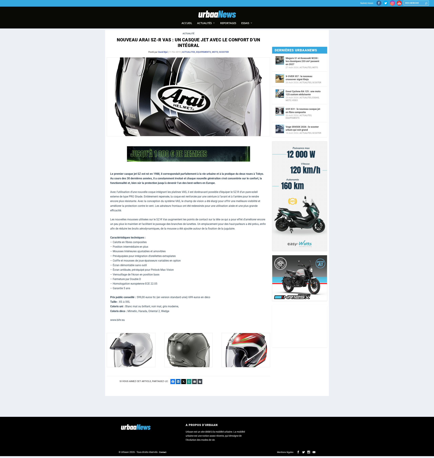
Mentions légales (285, 452)
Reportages (228, 23)
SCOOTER (224, 52)
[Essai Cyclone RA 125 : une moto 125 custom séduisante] (279, 93)
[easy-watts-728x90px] (188, 160)
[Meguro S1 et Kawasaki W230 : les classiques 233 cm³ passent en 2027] (279, 60)
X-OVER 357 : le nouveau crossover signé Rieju (299, 78)
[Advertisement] (299, 326)
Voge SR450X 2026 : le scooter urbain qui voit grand (302, 128)
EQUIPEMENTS (203, 52)
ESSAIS (315, 97)
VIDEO (295, 100)
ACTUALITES (188, 52)
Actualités (204, 23)
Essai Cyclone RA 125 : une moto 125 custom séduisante (303, 93)
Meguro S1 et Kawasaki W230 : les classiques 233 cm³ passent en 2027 (302, 61)
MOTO (215, 52)
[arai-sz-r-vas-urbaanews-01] (131, 366)
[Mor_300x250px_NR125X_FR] (299, 278)
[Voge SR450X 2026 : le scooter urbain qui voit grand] (279, 129)
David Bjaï (162, 52)
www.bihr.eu (117, 320)
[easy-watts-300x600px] (299, 196)
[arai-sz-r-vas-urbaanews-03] (188, 366)
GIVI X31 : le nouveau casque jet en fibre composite (303, 110)
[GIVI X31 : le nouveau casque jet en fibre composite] (279, 111)
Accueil (187, 23)
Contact (162, 452)
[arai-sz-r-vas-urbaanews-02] (246, 366)
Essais (245, 23)
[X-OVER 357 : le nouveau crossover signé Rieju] (279, 78)
